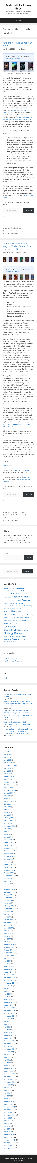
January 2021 (8, 867)
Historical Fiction (16, 228)
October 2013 (8, 1046)
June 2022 (7, 832)
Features (27, 597)
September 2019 (10, 898)
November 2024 (9, 785)
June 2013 (7, 1057)
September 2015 (10, 983)
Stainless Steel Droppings (13, 661)
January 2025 (8, 779)
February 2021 (9, 865)
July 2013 (7, 1054)
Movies (18, 608)
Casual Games (7, 597)
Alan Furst (19, 231)
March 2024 (8, 798)
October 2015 (8, 980)
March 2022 (8, 840)
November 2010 (9, 1143)
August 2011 (8, 1118)
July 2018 (7, 914)
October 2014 (8, 1013)
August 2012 (8, 1085)
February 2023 (9, 818)
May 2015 (7, 994)
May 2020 (7, 884)
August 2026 (8, 752)
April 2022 (7, 837)
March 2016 (8, 966)
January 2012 (8, 1104)
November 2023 (9, 804)
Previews (30, 615)
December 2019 (9, 889)
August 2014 (8, 1019)
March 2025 (8, 774)
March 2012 (8, 1099)
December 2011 (9, 1107)
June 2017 (7, 933)
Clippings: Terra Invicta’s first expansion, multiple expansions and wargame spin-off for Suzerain (18, 703)
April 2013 (7, 1063)
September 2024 (10, 790)
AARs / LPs (8, 588)
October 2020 (9, 873)
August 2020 (8, 878)
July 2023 (7, 807)
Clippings (17, 596)
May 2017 (7, 936)
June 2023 (7, 810)
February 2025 (9, 776)
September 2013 (10, 1049)
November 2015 (9, 977)
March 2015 (8, 999)
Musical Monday (12, 611)
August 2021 (8, 859)
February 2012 (9, 1101)
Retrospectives (16, 620)
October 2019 (8, 895)
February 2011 (9, 1134)
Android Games (22, 591)
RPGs (6, 623)
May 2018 (7, 917)
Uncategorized (7, 639)
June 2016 (7, 958)
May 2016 (7, 961)
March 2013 (8, 1066)
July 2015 (7, 988)
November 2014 (9, 1010)
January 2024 (9, 801)
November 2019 (9, 892)
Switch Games (9, 636)
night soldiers (9, 231)
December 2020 (9, 870)
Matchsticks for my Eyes (18, 7)
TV (28, 636)
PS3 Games (15, 618)
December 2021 (9, 848)
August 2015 (8, 986)
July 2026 (7, 754)
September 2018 (10, 909)
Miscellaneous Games (9, 608)
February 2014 (9, 1035)
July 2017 (7, 931)
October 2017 (8, 925)
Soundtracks (10, 626)
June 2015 (7, 991)
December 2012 (9, 1074)
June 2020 (7, 881)
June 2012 (7, 1090)
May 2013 (7, 1060)
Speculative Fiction (17, 512)
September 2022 (10, 826)
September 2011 (9, 1115)
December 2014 (9, 1008)
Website (15, 639)
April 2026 (7, 760)
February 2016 (9, 969)
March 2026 (8, 763)
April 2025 (7, 771)
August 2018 (8, 911)
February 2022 (9, 843)
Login (6, 678)
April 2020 (7, 887)
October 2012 (8, 1079)
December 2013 (9, 1041)
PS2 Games (7, 618)
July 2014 (7, 1021)
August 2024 (8, 793)
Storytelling (25, 630)
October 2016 (8, 950)
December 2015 (9, 975)
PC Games (10, 614)
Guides (10, 603)
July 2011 (7, 1121)
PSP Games (24, 618)
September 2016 (10, 953)
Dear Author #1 (21, 479)
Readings (25, 477)
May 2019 (7, 903)
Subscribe (28, 210)
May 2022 (7, 834)
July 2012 (7, 1088)
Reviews (25, 620)
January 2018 (8, 920)
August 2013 (8, 1052)
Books (7, 228)
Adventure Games (10, 591)
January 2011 (8, 1137)
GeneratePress (18, 1160)
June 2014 (7, 1024)
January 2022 (8, 845)
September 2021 (10, 856)
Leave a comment (11, 234)
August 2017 (8, 928)
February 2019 (9, 906)
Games (26, 600)
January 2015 (8, 1005)
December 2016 (9, 947)
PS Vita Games (8, 620)
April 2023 (7, 815)
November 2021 (9, 851)
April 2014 (7, 1030)
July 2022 (7, 829)
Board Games (7, 594)
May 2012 (7, 1093)
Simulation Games (15, 624)
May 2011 (7, 1126)
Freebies (6, 601)
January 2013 (8, 1071)
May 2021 (7, 862)
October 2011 (8, 1112)
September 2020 (10, 876)
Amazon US (17, 470)
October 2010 (8, 1145)
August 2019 (8, 900)
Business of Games (24, 594)
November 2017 (9, 922)
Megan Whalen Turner (13, 515)
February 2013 (9, 1068)
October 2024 (9, 787)
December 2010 (9, 1140)
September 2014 (10, 1016)
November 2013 (9, 1043)
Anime (30, 591)
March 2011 (8, 1132)
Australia (26, 470)
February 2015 (9, 1002)
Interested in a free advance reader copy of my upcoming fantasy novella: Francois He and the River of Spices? (18, 731)
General (6, 603)
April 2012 (7, 1096)
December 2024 (9, 782)
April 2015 (7, 997)
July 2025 (7, 768)
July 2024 (7, 796)
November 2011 (9, 1110)
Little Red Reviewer (11, 658)
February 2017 (9, 944)
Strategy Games (13, 633)
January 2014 (8, 1038)
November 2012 (9, 1077)
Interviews (28, 606)
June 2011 (7, 1123)
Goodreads (7, 465)
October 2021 (8, 854)
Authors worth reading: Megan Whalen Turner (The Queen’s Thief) (17, 246)
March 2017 (8, 942)
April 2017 (7, 939)
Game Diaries (15, 600)
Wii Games (22, 639)
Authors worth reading (12, 58)
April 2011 (7, 1129)
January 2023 (9, 821)
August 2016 (8, 955)
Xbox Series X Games (10, 641)
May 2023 (7, 812)
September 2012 (10, 1082)
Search (6, 554)
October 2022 (9, 823)
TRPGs (23, 636)
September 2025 (10, 765)
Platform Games (21, 615)
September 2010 (10, 1148)
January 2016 (8, 972)
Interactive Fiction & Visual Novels (13, 606)
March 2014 (8, 1032)
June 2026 (7, 757)
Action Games (19, 588)
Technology (17, 636)
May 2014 (7, 1027)
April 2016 (7, 964)
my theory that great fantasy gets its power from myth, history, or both (17, 424)
